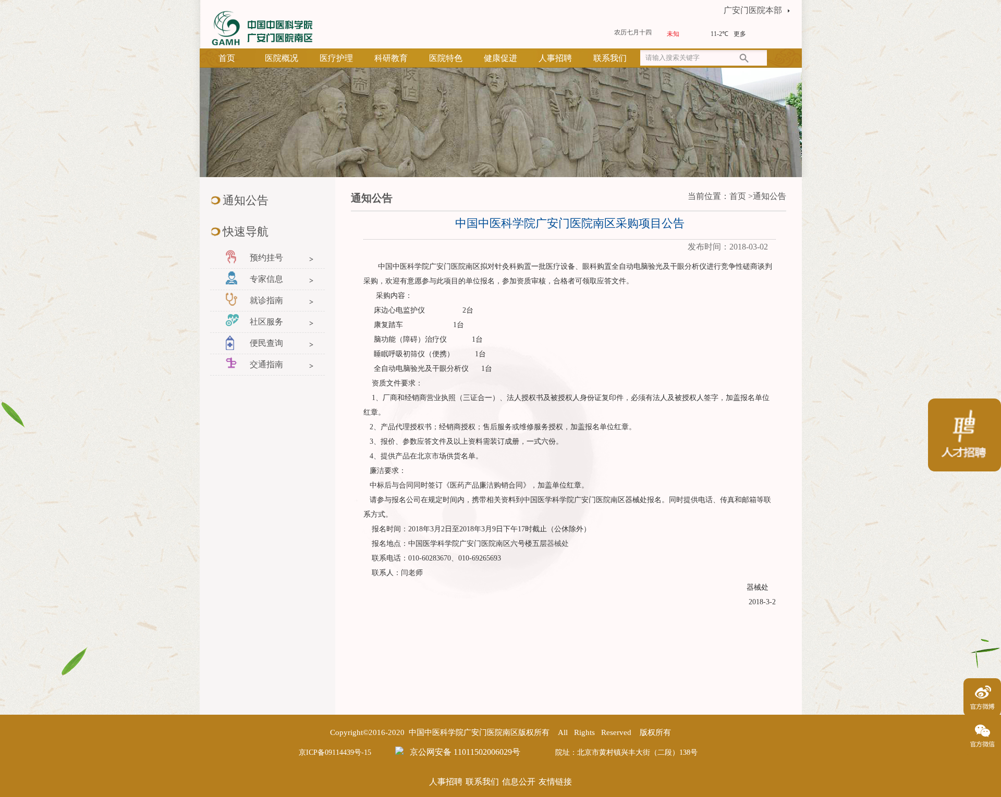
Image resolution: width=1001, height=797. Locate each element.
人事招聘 (555, 58)
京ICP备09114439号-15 (335, 752)
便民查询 (266, 343)
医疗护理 (336, 58)
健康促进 (500, 58)
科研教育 (391, 58)
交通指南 (266, 364)
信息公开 (518, 781)
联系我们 (610, 58)
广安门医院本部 (753, 10)
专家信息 (266, 279)
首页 (226, 58)
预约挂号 (266, 257)
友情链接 (555, 781)
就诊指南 (266, 300)
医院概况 (281, 58)
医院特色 (445, 58)
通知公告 (769, 196)
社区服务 (266, 321)
